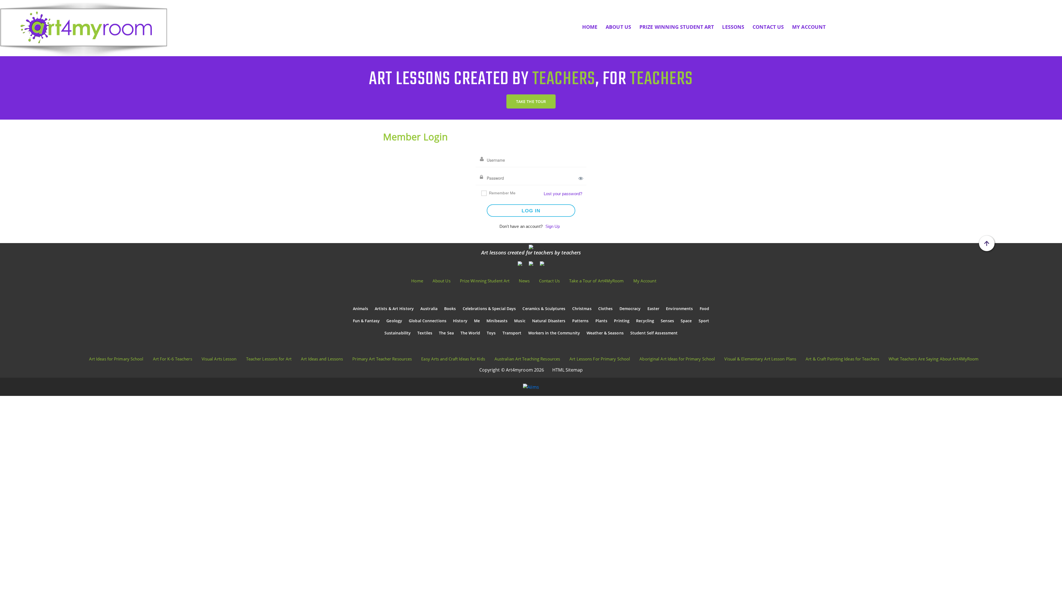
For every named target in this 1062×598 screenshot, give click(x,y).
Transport (512, 333)
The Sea (446, 333)
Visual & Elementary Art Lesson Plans (760, 359)
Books (450, 308)
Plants (601, 320)
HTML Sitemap (567, 370)
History (460, 320)
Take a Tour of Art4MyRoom (596, 280)
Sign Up (552, 226)
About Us (618, 26)
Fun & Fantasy (366, 320)
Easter (653, 308)
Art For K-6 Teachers (172, 359)
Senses (667, 320)
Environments (679, 308)
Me (477, 320)
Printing (621, 320)
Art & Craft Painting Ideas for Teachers (842, 359)
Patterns (580, 320)
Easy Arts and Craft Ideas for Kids (453, 359)
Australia (429, 308)
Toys (491, 333)
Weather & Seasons (605, 333)
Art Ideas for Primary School (116, 359)
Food (704, 308)
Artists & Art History (394, 308)
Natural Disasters (549, 320)
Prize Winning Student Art (676, 26)
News (524, 280)
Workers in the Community (554, 333)
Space (686, 320)
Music (519, 320)
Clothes (605, 308)
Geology (394, 320)
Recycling (645, 320)
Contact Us (768, 26)
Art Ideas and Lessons (322, 359)
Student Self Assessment (654, 333)
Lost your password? (563, 193)
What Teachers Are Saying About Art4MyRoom (933, 359)
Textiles (424, 333)
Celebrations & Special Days (489, 308)
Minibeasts (496, 320)
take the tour (531, 101)
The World (470, 333)
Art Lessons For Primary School (599, 359)
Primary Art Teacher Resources (382, 359)
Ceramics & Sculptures (543, 308)
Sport (704, 320)
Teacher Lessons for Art (268, 359)
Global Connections (427, 320)
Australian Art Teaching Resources (527, 359)
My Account (809, 26)
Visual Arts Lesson (219, 359)
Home (589, 26)
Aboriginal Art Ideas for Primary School (677, 359)
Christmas (582, 308)
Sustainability (397, 333)
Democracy (630, 308)
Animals (360, 308)
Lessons (733, 26)
